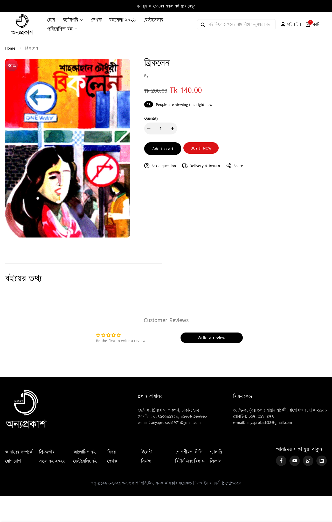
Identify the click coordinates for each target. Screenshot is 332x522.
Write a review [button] (211, 337)
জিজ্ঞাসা (216, 461)
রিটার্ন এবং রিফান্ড (190, 461)
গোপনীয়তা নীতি (189, 452)
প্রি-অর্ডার (46, 452)
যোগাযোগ (13, 461)
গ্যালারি (216, 452)
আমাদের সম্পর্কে (18, 452)
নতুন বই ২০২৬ (52, 461)
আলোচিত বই (84, 452)
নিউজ (146, 461)
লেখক (112, 461)
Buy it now (201, 148)
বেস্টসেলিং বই (85, 461)
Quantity (151, 118)
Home (10, 48)
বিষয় (111, 452)
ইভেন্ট (147, 452)
